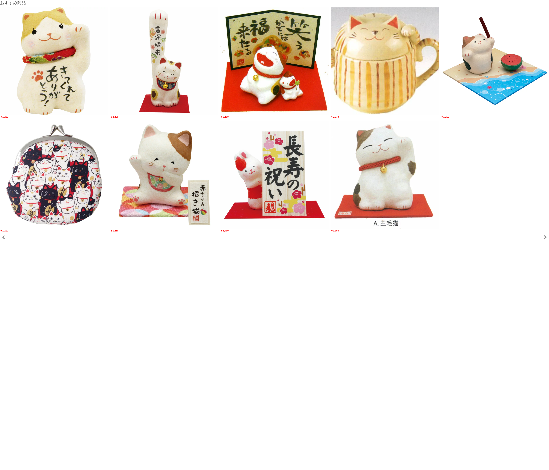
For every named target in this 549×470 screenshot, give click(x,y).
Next (545, 237)
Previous (3, 237)
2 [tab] (276, 465)
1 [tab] (272, 465)
